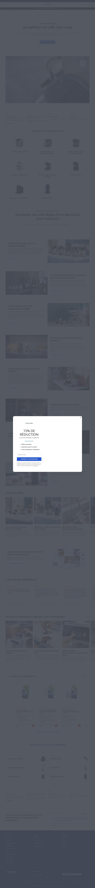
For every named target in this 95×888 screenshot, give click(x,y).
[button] (80, 417)
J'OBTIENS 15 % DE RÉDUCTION (29, 459)
